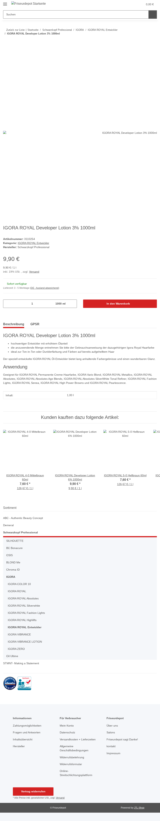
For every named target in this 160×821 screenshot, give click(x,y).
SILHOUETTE (14, 540)
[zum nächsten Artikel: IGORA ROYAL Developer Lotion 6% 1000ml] (152, 41)
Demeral (8, 525)
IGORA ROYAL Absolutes (23, 598)
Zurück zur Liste (15, 29)
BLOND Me (13, 562)
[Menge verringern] (7, 304)
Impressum (113, 753)
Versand (34, 271)
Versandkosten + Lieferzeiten (78, 739)
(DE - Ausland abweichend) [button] (44, 288)
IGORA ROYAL (17, 591)
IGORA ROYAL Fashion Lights (26, 612)
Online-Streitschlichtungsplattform (76, 773)
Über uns (112, 725)
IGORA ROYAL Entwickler (33, 243)
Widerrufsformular (71, 764)
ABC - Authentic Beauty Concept (23, 518)
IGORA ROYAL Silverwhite (24, 605)
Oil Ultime (12, 656)
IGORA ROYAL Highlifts (22, 620)
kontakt (111, 746)
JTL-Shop (139, 807)
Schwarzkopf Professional (20, 532)
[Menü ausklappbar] (5, 2)
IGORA (10, 576)
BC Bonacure (14, 548)
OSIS (9, 555)
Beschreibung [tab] (13, 324)
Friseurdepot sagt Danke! (122, 739)
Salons (111, 732)
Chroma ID (13, 569)
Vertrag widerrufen (33, 791)
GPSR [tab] (34, 324)
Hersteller (19, 746)
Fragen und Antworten (26, 732)
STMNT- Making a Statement (21, 663)
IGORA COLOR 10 (19, 584)
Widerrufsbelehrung (72, 757)
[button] (132, 4)
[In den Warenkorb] (6, 54)
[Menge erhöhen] (72, 304)
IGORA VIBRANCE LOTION (25, 641)
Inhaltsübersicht (22, 739)
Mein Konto (67, 725)
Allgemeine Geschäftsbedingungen (74, 748)
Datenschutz (67, 732)
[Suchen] (152, 14)
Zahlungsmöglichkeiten (27, 725)
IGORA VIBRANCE (19, 634)
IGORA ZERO (16, 648)
